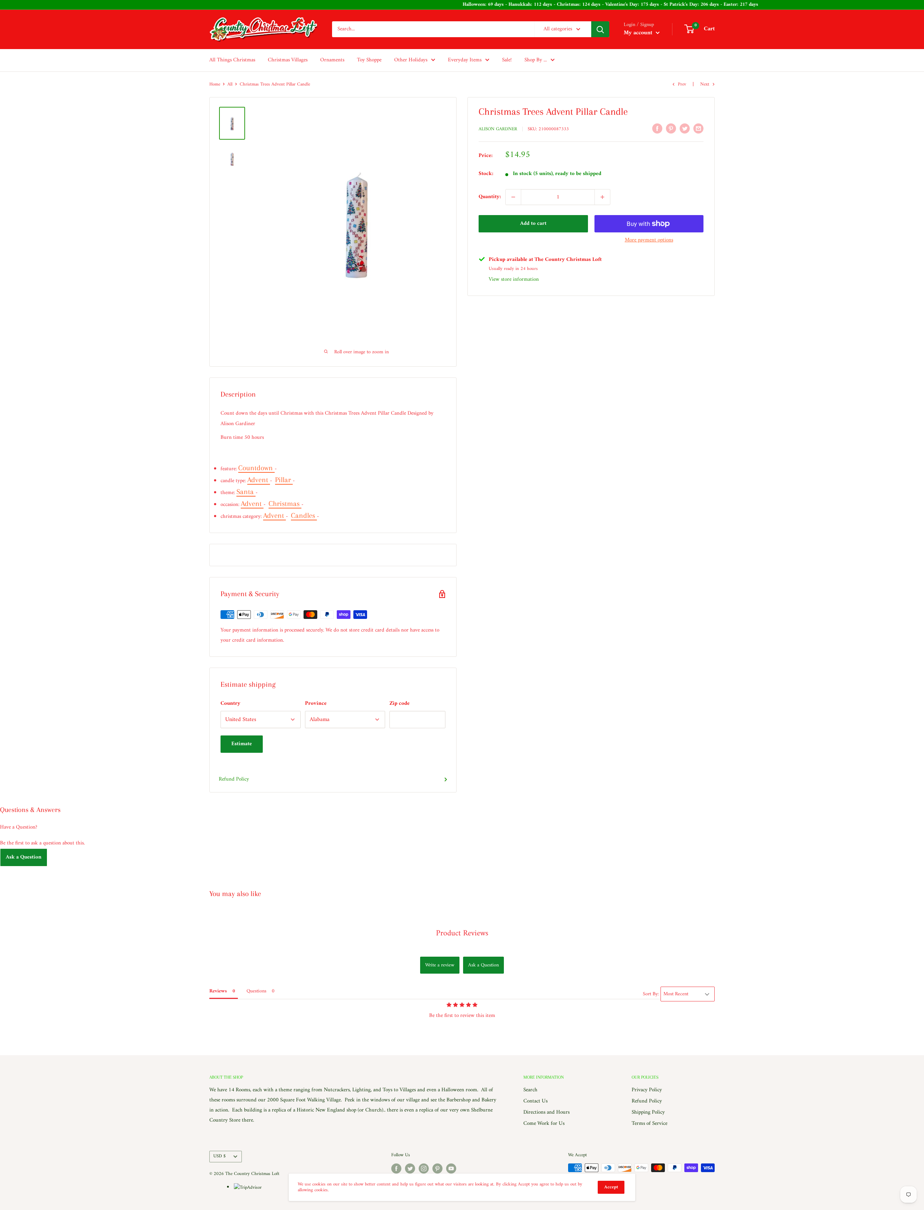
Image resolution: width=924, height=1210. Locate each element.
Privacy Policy (647, 1090)
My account (639, 33)
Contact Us (535, 1101)
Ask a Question (24, 857)
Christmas (285, 503)
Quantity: (490, 197)
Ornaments (332, 60)
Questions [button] (256, 991)
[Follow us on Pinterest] (437, 1168)
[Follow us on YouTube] (451, 1168)
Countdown (256, 468)
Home (214, 84)
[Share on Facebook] (657, 128)
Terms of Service (649, 1123)
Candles (304, 515)
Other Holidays (410, 60)
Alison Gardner (498, 129)
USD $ (219, 1156)
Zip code (399, 703)
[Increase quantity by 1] (602, 197)
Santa (246, 492)
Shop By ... (535, 60)
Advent (258, 480)
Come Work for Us (544, 1123)
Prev (682, 84)
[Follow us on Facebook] (396, 1168)
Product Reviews (462, 933)
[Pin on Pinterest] (671, 128)
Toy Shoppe (369, 60)
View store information (514, 279)
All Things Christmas (232, 60)
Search (530, 1090)
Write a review (439, 965)
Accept (611, 1187)
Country (230, 703)
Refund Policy (234, 779)
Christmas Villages (288, 60)
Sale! (507, 60)
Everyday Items (464, 60)
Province (316, 703)
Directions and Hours (546, 1112)
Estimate (241, 744)
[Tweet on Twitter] (685, 128)
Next (704, 84)
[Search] (600, 29)
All (229, 84)
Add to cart (533, 223)
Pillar (284, 480)
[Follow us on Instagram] (424, 1168)
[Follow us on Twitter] (410, 1168)
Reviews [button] (218, 991)
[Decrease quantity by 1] (513, 197)
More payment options (649, 240)
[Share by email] (698, 128)
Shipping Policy (648, 1112)
